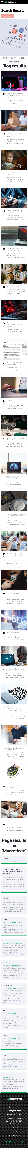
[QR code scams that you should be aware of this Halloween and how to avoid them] (14, 695)
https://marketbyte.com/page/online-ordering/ (14, 988)
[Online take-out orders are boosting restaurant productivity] (14, 121)
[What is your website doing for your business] (14, 736)
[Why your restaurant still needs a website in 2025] (14, 426)
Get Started (7, 16)
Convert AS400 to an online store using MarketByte (14, 249)
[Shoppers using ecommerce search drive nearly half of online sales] (14, 82)
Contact (5, 1035)
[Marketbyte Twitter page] (10, 1142)
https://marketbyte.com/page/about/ (11, 1058)
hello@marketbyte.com (14, 1107)
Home (5, 1075)
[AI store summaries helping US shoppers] (14, 199)
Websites (6, 898)
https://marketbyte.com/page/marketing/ (12, 922)
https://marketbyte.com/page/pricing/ (12, 965)
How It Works (7, 941)
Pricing (5, 962)
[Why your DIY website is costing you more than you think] (14, 657)
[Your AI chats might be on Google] (14, 161)
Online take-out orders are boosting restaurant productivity (14, 134)
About (5, 1055)
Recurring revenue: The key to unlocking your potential (15, 401)
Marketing (6, 919)
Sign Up (14, 1131)
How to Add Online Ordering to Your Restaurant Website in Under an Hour (15, 555)
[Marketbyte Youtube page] (22, 1142)
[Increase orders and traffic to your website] (14, 771)
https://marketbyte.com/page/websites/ (12, 900)
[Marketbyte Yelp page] (14, 1142)
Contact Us (14, 1127)
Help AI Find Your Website (14, 286)
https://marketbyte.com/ (8, 1077)
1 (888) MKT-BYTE (14, 1115)
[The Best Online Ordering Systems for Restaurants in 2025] (14, 581)
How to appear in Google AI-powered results (15, 363)
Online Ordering (7, 985)
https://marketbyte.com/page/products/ (12, 861)
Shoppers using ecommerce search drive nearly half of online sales (16, 95)
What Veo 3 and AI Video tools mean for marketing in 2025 (14, 477)
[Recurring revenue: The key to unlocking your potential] (14, 388)
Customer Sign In (14, 1135)
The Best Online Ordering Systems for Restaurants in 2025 (14, 594)
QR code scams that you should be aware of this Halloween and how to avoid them (15, 709)
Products (5, 858)
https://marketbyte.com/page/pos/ (11, 1013)
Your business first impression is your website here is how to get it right (16, 515)
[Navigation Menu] (2, 2)
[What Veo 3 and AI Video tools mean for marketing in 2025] (14, 464)
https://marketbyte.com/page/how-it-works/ (13, 943)
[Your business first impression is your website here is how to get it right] (14, 502)
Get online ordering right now (15, 824)
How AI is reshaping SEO (14, 632)
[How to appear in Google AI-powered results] (14, 351)
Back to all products (14, 61)
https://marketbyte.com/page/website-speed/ (13, 875)
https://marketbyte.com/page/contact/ (12, 1038)
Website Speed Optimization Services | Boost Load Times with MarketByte (13, 871)
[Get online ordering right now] (14, 809)
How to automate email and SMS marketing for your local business (15, 324)
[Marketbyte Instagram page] (18, 1142)
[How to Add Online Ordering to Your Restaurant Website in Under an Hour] (14, 542)
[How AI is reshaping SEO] (14, 621)
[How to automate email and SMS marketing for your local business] (14, 311)
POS (4, 1010)
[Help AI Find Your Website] (14, 275)
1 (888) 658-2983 (14, 1111)
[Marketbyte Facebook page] (6, 1142)
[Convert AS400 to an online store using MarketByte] (14, 237)
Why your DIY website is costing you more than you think (15, 669)
